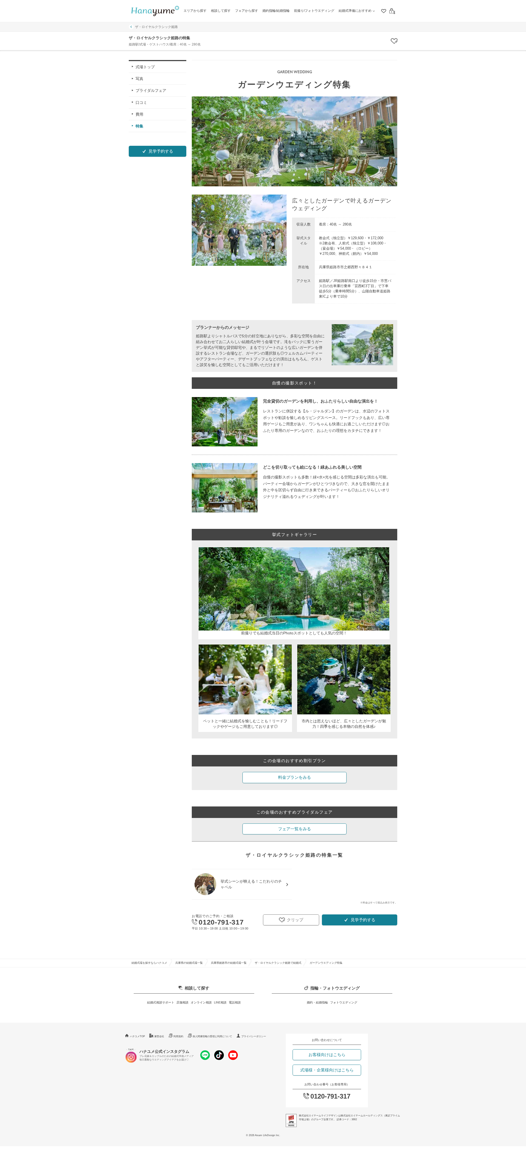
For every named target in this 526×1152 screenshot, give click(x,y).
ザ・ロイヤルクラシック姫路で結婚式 (278, 962)
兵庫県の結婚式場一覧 (189, 962)
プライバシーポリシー (253, 1036)
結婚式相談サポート (160, 1002)
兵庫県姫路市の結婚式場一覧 (229, 962)
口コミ (141, 102)
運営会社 (159, 1036)
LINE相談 (220, 1002)
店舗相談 (182, 1002)
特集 (139, 126)
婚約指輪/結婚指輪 (276, 11)
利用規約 (178, 1036)
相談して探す (221, 11)
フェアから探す (246, 11)
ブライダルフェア (151, 90)
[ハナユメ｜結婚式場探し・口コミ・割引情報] (155, 11)
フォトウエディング (343, 1002)
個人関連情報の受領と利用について (212, 1036)
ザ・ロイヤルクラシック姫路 (156, 27)
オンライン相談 (201, 1002)
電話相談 (235, 1002)
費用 (139, 114)
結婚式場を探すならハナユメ (149, 962)
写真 (139, 78)
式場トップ (145, 67)
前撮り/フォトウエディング (314, 11)
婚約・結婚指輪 (317, 1002)
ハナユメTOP (137, 1036)
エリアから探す (195, 11)
